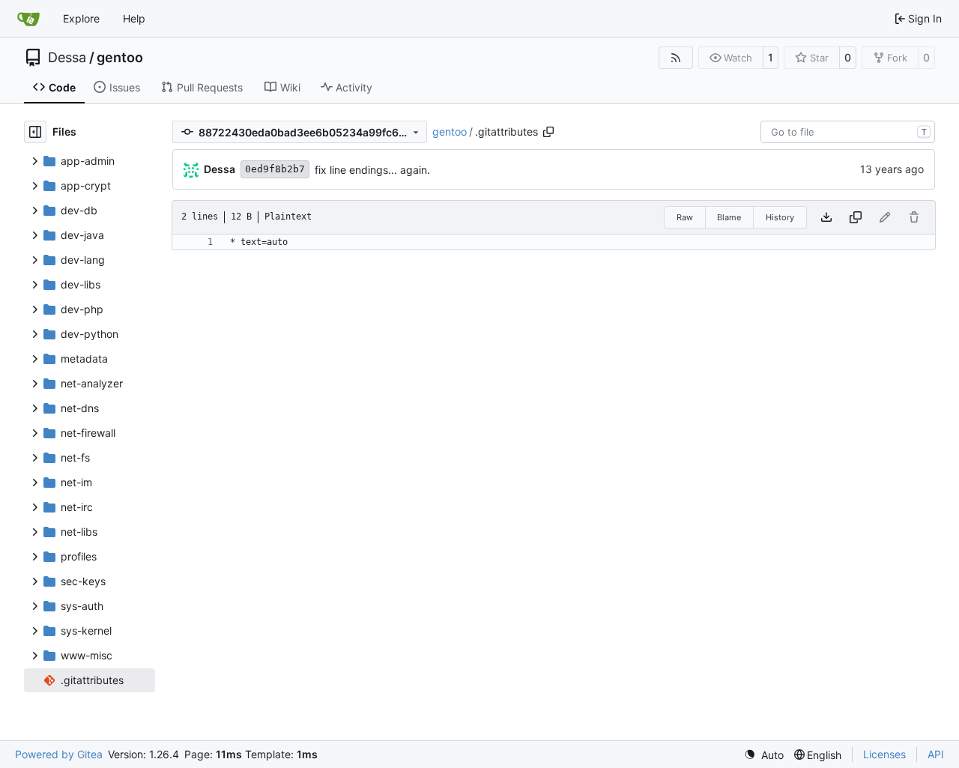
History (780, 217)
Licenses (884, 754)
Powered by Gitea (59, 754)
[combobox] (847, 132)
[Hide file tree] (35, 132)
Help (134, 18)
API (936, 754)
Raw (685, 217)
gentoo (120, 57)
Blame (729, 217)
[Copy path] (548, 132)
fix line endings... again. (372, 169)
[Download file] (826, 217)
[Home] (28, 18)
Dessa (67, 57)
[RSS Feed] (676, 57)
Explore (81, 18)
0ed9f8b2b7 (275, 169)
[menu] (764, 755)
